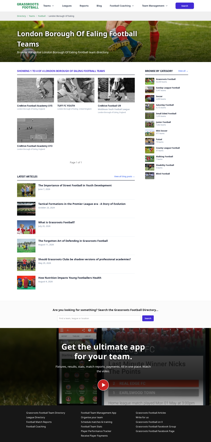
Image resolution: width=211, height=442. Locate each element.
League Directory (35, 417)
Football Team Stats (91, 426)
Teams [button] (47, 5)
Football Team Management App (98, 412)
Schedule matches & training (96, 422)
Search (184, 5)
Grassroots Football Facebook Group (156, 426)
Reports (84, 5)
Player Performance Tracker (96, 431)
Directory (21, 16)
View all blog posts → (124, 176)
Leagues (67, 5)
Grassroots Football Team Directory (45, 412)
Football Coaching (36, 426)
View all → (183, 70)
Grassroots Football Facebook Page (155, 431)
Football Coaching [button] (120, 5)
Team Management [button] (153, 5)
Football (42, 16)
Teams (32, 16)
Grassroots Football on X (149, 422)
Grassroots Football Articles (151, 412)
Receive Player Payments (94, 435)
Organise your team (92, 417)
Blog (99, 5)
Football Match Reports (39, 422)
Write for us (142, 417)
